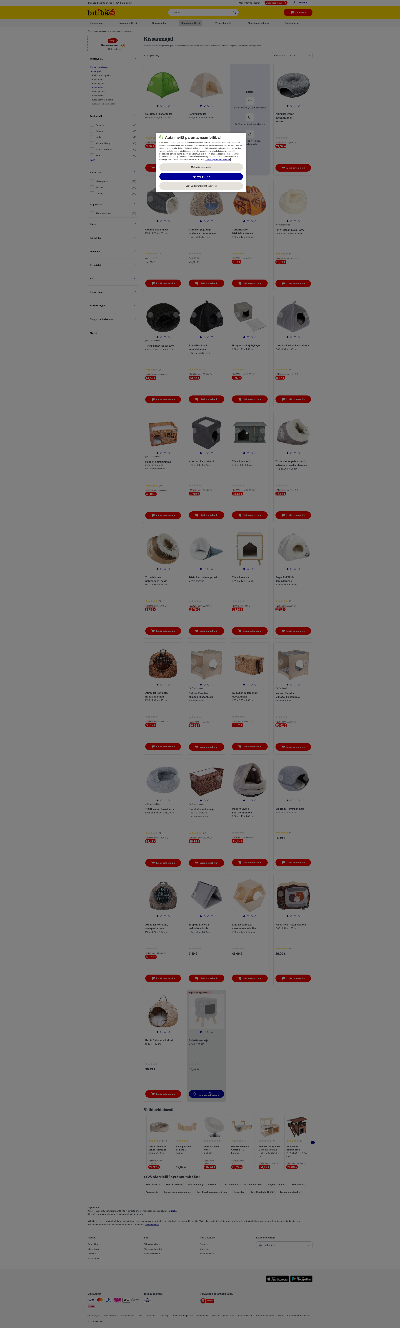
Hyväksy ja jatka (201, 176)
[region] (201, 162)
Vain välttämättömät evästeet (201, 186)
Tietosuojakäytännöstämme (217, 159)
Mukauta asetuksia (201, 167)
